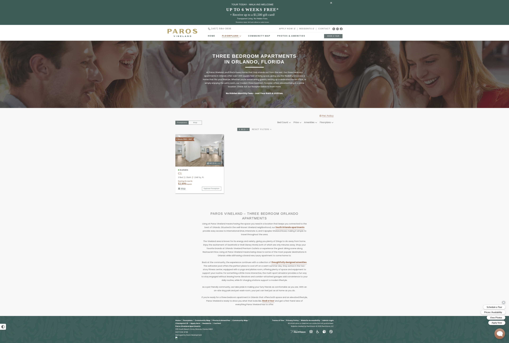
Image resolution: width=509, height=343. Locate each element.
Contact (324, 28)
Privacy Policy (292, 320)
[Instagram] (337, 29)
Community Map (259, 36)
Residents (305, 28)
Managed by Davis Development (188, 335)
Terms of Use (278, 320)
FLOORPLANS (230, 36)
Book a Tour (333, 36)
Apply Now (286, 28)
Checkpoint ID (181, 323)
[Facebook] (341, 29)
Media (213, 163)
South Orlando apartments (289, 227)
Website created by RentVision (303, 326)
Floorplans (188, 320)
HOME (211, 36)
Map (195, 122)
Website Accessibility (310, 320)
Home (178, 320)
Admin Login (328, 320)
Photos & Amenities (291, 36)
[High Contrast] (3, 327)
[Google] (333, 29)
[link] (199, 150)
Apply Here (195, 323)
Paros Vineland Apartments (187, 326)
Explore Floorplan (212, 188)
